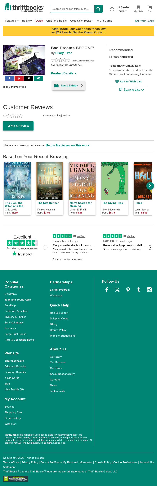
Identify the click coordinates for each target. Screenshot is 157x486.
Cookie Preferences (125, 462)
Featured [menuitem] (10, 20)
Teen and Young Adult (18, 299)
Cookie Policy (103, 462)
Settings (9, 406)
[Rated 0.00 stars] (60, 60)
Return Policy (58, 329)
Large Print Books (15, 333)
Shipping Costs (59, 318)
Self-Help (10, 305)
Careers (55, 379)
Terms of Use (11, 462)
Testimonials (57, 391)
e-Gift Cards (12, 377)
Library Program (60, 289)
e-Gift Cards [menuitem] (104, 20)
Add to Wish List (131, 81)
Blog (7, 383)
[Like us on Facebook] (106, 289)
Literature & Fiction (16, 311)
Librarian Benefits (15, 372)
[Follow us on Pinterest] (128, 289)
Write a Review (18, 125)
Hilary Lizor (63, 53)
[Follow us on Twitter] (117, 289)
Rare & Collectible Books (19, 339)
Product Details (62, 73)
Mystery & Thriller (15, 316)
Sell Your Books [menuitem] (144, 20)
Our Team (56, 368)
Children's (11, 293)
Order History (13, 418)
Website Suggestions (62, 335)
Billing (53, 324)
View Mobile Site (15, 389)
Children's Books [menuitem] (56, 20)
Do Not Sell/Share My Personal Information (66, 462)
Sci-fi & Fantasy (14, 322)
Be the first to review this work (67, 145)
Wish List (10, 423)
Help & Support (59, 312)
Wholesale (56, 295)
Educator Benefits (15, 366)
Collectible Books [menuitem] (80, 20)
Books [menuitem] (26, 20)
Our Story (56, 356)
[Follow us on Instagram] (149, 289)
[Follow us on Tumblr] (138, 289)
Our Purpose (57, 362)
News (53, 385)
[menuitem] (123, 8)
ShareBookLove (14, 360)
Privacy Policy (29, 462)
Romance (10, 328)
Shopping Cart (13, 412)
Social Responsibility (62, 373)
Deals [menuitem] (39, 20)
